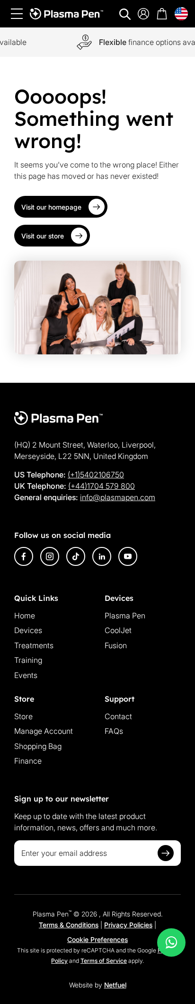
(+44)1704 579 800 (101, 486)
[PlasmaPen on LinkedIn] (101, 556)
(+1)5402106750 (96, 474)
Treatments (33, 645)
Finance (28, 761)
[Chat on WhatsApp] (171, 942)
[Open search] (125, 14)
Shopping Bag (38, 746)
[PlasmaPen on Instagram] (49, 556)
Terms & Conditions (68, 925)
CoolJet (118, 630)
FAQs (114, 731)
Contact (118, 716)
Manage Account (43, 731)
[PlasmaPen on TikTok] (75, 556)
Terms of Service (103, 960)
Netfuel (115, 985)
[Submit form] (166, 853)
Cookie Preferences (97, 939)
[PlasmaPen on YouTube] (127, 556)
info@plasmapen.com (117, 497)
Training (28, 660)
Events (25, 675)
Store (23, 716)
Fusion (116, 645)
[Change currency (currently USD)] (181, 13)
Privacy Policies (128, 925)
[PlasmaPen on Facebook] (23, 556)
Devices (28, 630)
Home (24, 615)
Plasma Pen (125, 615)
